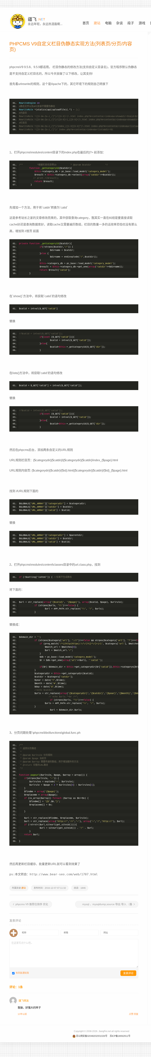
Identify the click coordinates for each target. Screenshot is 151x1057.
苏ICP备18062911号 (120, 1036)
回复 (136, 1014)
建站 (23, 888)
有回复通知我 (22, 973)
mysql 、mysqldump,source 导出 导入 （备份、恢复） (108, 905)
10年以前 (22, 1014)
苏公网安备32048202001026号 (91, 1036)
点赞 (131, 1014)
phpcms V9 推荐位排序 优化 (31, 904)
